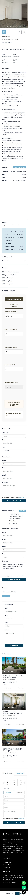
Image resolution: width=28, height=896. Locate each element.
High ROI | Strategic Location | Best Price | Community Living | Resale (13, 712)
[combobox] (14, 436)
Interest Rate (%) (10, 365)
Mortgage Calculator (14, 299)
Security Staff (8, 281)
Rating (6, 623)
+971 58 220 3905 (14, 519)
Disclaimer (7, 867)
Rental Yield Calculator (14, 305)
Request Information (14, 580)
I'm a (3, 554)
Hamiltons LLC (8, 688)
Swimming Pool (8, 284)
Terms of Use (21, 497)
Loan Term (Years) (11, 347)
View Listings (22, 510)
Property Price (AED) (11, 311)
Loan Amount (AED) (11, 382)
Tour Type (5, 433)
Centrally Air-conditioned (11, 272)
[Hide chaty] (24, 892)
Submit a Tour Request (14, 501)
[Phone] (24, 888)
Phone (4, 468)
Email (4, 475)
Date (3, 440)
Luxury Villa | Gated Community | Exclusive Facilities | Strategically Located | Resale (12, 749)
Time (3, 447)
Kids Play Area (8, 278)
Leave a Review (6, 596)
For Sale (4, 36)
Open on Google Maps (20, 167)
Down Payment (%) (11, 329)
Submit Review (14, 645)
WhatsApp (12, 521)
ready (8, 36)
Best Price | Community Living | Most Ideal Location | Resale (13, 676)
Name (4, 461)
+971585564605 (9, 879)
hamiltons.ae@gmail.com (11, 882)
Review (7, 630)
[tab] (4, 32)
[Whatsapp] (24, 883)
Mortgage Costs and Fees (13, 415)
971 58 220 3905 (16, 516)
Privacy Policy (7, 864)
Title (6, 615)
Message (5, 482)
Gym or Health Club (10, 275)
